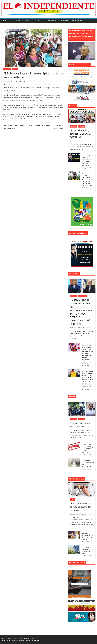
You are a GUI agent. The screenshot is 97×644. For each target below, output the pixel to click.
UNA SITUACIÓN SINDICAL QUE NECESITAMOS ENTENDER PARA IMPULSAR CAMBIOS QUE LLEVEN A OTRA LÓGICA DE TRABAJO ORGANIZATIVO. (87, 354)
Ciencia (27, 21)
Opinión (17, 21)
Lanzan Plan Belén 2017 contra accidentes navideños (48, 126)
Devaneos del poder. (81, 423)
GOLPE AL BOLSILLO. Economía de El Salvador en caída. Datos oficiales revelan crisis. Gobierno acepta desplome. (88, 180)
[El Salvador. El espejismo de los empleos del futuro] (74, 551)
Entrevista (65, 21)
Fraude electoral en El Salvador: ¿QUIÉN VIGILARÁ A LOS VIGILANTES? (87, 448)
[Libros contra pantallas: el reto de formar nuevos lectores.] (74, 537)
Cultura (38, 21)
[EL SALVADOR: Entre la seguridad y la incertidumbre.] (74, 464)
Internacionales (52, 21)
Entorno (6, 21)
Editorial (81, 126)
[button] (10, 21)
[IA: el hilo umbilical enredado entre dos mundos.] (81, 489)
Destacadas (7, 69)
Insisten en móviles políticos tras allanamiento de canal (18, 126)
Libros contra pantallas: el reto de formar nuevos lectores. (87, 536)
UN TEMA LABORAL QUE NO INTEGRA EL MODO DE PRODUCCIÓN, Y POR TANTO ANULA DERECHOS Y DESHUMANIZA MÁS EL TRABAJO (81, 312)
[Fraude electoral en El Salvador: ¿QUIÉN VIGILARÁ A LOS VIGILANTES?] (74, 449)
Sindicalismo (82, 296)
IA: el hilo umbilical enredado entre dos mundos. (80, 507)
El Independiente (22, 81)
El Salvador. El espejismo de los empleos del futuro (87, 550)
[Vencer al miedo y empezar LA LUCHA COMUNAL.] (81, 116)
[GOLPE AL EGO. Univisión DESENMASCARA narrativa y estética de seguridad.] (74, 161)
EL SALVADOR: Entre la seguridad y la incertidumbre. (88, 463)
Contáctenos (77, 21)
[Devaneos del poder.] (81, 409)
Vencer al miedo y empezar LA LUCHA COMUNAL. (80, 134)
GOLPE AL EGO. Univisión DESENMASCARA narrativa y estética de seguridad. (87, 160)
